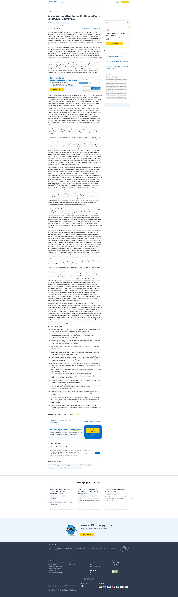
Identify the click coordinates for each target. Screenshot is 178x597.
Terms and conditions (61, 589)
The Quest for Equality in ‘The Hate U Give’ (117, 61)
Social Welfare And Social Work (114, 56)
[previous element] (45, 498)
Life (62, 11)
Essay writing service (53, 560)
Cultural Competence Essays (69, 465)
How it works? (93, 560)
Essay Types (72, 560)
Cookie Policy (59, 592)
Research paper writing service (55, 566)
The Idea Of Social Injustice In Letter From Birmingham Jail (117, 67)
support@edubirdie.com (118, 560)
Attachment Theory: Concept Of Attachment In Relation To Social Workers (88, 491)
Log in (117, 2)
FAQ (91, 564)
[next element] (132, 498)
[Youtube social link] (88, 579)
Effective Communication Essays (73, 468)
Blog (70, 562)
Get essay (115, 43)
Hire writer (124, 2)
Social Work (67, 11)
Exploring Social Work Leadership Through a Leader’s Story (60, 421)
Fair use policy (70, 589)
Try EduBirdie (93, 430)
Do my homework (52, 570)
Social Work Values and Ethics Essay (91, 421)
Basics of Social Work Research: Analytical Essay (116, 490)
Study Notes (72, 564)
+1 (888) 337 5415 (116, 562)
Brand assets (93, 574)
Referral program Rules (63, 590)
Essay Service (51, 11)
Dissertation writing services (54, 568)
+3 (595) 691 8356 (117, 565)
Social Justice (57, 23)
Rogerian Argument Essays (55, 468)
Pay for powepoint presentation (55, 572)
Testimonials (93, 562)
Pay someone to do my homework (56, 562)
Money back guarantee (95, 566)
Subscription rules (52, 590)
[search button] (127, 22)
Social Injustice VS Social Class (114, 64)
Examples (58, 11)
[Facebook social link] (85, 579)
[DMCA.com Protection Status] (114, 571)
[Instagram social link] (93, 579)
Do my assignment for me (54, 564)
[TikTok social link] (90, 579)
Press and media (94, 572)
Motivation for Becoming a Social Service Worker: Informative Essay (59, 491)
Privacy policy (51, 589)
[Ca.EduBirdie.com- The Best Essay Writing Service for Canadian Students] (82, 586)
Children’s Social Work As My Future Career (117, 59)
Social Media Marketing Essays (86, 465)
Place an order (57, 89)
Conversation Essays (54, 465)
